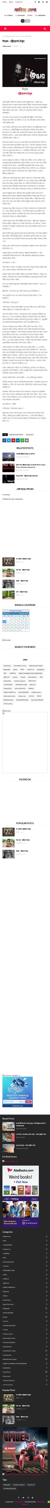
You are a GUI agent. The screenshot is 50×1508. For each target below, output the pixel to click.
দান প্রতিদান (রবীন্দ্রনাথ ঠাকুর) (23, 559)
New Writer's (32, 677)
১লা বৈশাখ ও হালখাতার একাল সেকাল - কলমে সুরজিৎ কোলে (31, 1134)
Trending (41, 15)
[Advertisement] (25, 966)
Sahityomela (7, 46)
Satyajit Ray (40, 669)
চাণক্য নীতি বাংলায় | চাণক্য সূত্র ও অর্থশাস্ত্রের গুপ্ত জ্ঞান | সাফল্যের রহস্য (31, 1124)
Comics (10, 15)
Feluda (23, 677)
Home (4, 2)
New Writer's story (20, 666)
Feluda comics (36, 692)
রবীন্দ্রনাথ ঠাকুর (25, 93)
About (11, 2)
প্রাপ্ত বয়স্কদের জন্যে (20, 688)
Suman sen (22, 696)
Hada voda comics (9, 696)
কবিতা (5, 673)
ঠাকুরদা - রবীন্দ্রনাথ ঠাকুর (22, 581)
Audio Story (7, 681)
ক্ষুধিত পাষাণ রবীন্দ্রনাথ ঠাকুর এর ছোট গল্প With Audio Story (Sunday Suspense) (30, 466)
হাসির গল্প (39, 696)
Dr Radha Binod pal (22, 700)
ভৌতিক (22, 669)
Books (15, 669)
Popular (21, 15)
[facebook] (35, 2)
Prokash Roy (8, 688)
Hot (31, 15)
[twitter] (39, 2)
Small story (29, 434)
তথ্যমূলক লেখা (30, 669)
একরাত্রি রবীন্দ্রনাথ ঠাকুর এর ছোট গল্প (25, 454)
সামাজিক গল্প (31, 688)
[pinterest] (47, 2)
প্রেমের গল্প (31, 696)
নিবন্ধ (41, 677)
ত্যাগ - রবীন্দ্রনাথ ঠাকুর (21, 592)
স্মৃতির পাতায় (32, 685)
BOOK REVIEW (24, 692)
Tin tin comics (8, 704)
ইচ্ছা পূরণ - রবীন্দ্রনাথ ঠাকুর (22, 570)
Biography (7, 669)
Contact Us (18, 2)
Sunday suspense (19, 681)
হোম (3, 36)
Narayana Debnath (37, 700)
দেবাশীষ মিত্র (12, 673)
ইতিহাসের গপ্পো (32, 681)
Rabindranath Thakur (13, 36)
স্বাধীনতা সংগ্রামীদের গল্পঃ (10, 692)
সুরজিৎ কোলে (7, 677)
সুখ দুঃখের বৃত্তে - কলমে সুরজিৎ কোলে (25, 1145)
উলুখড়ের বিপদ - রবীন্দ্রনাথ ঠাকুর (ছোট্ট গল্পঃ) (27, 476)
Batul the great (8, 700)
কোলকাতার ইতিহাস (8, 685)
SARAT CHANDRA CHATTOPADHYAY (30, 673)
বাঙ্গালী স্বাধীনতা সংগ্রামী (21, 685)
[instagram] (43, 2)
